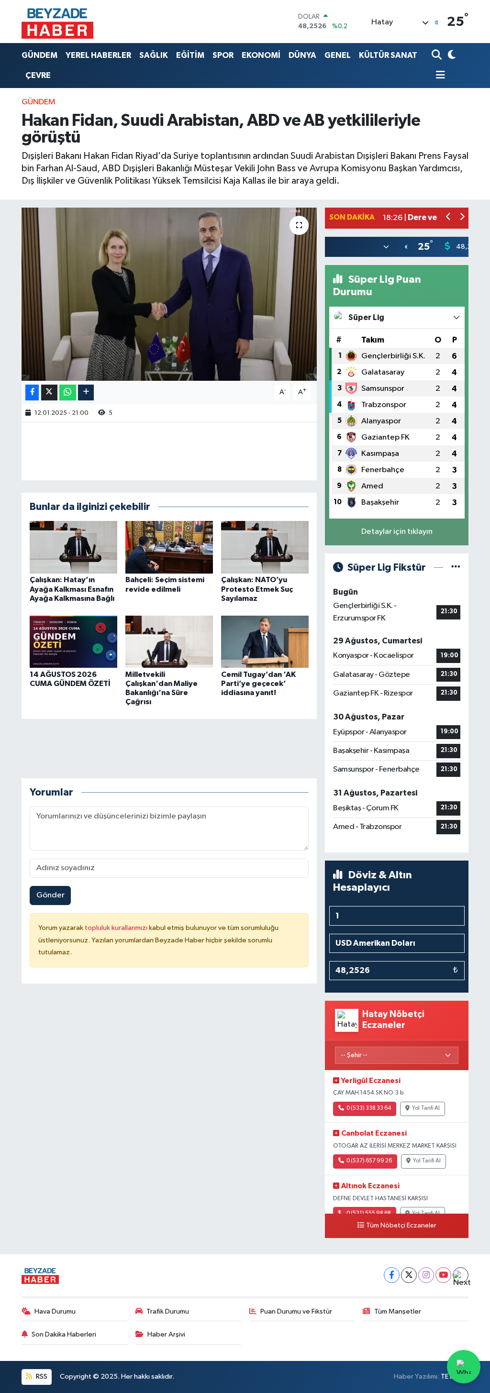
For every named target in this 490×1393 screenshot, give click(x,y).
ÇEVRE (38, 75)
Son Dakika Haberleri (64, 1334)
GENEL (337, 55)
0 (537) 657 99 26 (369, 1161)
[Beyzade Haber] (57, 21)
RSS (40, 1376)
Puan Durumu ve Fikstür (296, 1311)
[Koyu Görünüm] (450, 55)
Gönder (50, 895)
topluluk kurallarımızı (117, 927)
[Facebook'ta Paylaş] (32, 392)
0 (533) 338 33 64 (368, 1108)
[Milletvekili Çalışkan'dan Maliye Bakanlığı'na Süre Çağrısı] (169, 641)
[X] (409, 1275)
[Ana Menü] (438, 76)
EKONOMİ (261, 55)
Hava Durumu (55, 1311)
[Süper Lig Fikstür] (455, 568)
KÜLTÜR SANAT (388, 55)
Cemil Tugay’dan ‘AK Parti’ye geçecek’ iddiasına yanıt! (258, 683)
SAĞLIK (153, 55)
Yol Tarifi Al (426, 1108)
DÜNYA (302, 55)
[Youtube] (443, 1275)
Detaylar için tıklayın (397, 532)
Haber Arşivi (166, 1334)
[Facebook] (392, 1275)
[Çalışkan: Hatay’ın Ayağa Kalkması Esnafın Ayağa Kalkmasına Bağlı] (73, 547)
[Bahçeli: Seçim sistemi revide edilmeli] (169, 547)
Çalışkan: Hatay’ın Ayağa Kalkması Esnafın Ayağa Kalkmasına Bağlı (72, 589)
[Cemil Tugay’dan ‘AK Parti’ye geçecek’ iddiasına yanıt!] (265, 641)
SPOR (223, 55)
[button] (448, 217)
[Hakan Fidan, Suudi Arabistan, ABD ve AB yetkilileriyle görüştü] (169, 294)
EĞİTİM (190, 55)
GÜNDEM (39, 55)
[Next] (460, 1275)
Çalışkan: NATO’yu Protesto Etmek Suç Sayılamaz (257, 589)
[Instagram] (426, 1275)
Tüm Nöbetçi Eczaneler (401, 1225)
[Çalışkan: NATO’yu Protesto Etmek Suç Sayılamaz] (265, 547)
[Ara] (438, 55)
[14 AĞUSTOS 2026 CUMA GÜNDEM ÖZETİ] (73, 641)
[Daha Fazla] (86, 392)
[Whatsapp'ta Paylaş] (67, 392)
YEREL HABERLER (98, 55)
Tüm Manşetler (397, 1311)
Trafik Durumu (167, 1311)
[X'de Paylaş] (49, 392)
